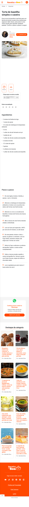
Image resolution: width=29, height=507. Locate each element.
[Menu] (2, 2)
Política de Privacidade (14, 485)
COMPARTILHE (22, 34)
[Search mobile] (27, 2)
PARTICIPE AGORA (14, 315)
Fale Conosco (14, 489)
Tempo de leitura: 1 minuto (10, 97)
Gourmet (10, 6)
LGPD (14, 494)
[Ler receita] (5, 97)
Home (3, 6)
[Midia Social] (5, 479)
